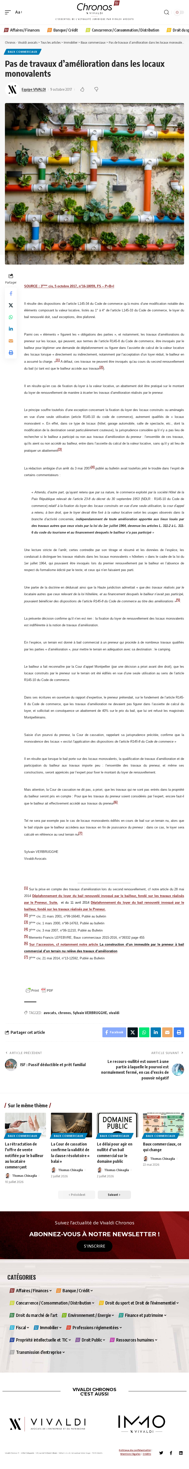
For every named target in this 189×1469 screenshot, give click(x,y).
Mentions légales (130, 1453)
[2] (101, 367)
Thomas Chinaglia (24, 1176)
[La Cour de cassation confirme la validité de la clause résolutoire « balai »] (71, 1125)
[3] (60, 449)
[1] (58, 360)
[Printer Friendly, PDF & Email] (39, 990)
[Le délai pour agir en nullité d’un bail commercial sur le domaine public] (117, 1125)
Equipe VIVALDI (34, 89)
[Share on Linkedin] (11, 329)
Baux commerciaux (22, 51)
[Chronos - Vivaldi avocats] (94, 12)
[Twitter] (161, 1453)
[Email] (11, 341)
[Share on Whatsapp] (11, 317)
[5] (178, 600)
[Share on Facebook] (11, 293)
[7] (80, 833)
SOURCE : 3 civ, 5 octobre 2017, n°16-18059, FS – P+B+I (69, 286)
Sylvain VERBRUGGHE (90, 1013)
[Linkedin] (181, 1453)
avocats (50, 1013)
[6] (115, 802)
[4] (92, 467)
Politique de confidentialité (135, 1450)
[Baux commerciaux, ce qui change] (163, 1125)
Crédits (147, 1453)
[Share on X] (11, 305)
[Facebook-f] (171, 1453)
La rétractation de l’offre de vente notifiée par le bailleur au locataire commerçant (24, 1155)
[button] (9, 12)
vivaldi (114, 1013)
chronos (64, 1013)
